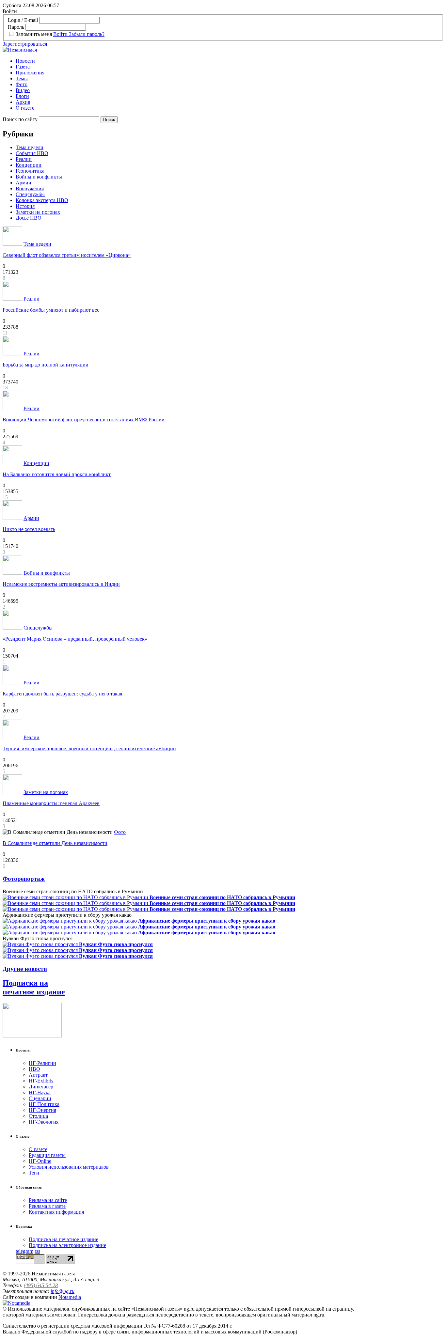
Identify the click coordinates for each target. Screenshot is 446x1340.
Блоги (22, 96)
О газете (25, 108)
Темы (22, 78)
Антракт (38, 1075)
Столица (38, 1116)
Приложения (30, 72)
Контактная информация (56, 1212)
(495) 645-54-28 (41, 1285)
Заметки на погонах (38, 212)
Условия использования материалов (69, 1167)
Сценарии (40, 1098)
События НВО (32, 153)
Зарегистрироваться (25, 44)
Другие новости (25, 968)
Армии (23, 182)
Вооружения (30, 188)
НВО (34, 1069)
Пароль (16, 27)
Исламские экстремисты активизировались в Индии (61, 584)
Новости (25, 61)
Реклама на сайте (48, 1200)
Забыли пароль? (86, 34)
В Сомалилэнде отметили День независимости (55, 843)
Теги (34, 1173)
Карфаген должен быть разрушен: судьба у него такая (62, 693)
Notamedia (69, 1297)
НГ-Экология (43, 1122)
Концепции (28, 165)
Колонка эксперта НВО (42, 200)
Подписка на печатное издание (34, 987)
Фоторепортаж (24, 878)
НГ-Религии (42, 1063)
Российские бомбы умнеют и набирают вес (51, 310)
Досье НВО (28, 218)
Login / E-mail (23, 20)
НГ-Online (40, 1161)
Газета (23, 67)
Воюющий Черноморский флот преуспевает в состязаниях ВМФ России (84, 419)
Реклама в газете (47, 1206)
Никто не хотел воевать (29, 529)
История (25, 206)
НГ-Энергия (42, 1110)
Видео (23, 90)
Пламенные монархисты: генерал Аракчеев (51, 803)
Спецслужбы (30, 194)
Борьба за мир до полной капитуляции (45, 364)
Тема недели (29, 147)
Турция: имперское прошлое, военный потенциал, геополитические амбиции (89, 748)
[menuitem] (229, 61)
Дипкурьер (41, 1086)
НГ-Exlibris (41, 1080)
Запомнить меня (34, 34)
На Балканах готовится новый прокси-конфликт (57, 474)
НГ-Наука (40, 1092)
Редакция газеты (47, 1155)
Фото (21, 84)
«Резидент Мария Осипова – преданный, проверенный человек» (75, 639)
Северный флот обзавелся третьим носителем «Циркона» (67, 255)
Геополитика (30, 171)
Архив (23, 102)
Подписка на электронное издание (67, 1245)
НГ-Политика (44, 1104)
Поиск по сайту (20, 119)
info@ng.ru (62, 1291)
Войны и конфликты (39, 176)
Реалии (24, 159)
